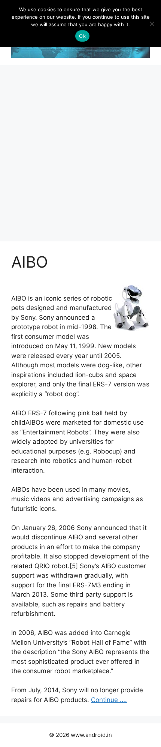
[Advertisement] (80, 149)
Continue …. (109, 700)
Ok (82, 36)
